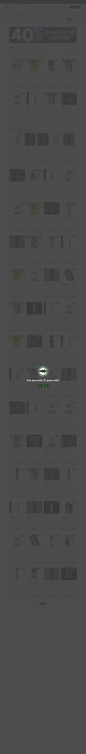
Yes (40, 385)
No (46, 385)
